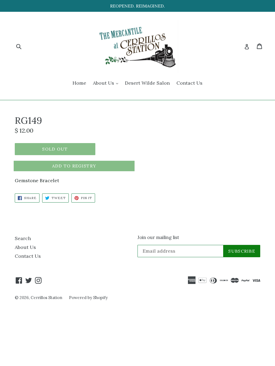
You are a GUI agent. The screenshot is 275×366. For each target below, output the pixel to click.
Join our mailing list (158, 237)
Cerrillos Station (46, 297)
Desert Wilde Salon (147, 83)
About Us (107, 83)
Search (23, 238)
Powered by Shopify (88, 297)
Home (79, 83)
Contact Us (189, 83)
